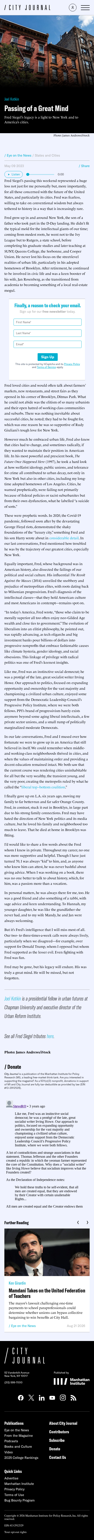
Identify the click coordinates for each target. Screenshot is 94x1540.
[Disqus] (47, 1153)
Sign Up (47, 357)
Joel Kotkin (11, 99)
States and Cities (47, 155)
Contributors (59, 1431)
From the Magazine (18, 1435)
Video (8, 1452)
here (50, 1036)
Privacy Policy (72, 364)
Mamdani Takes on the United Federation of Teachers (47, 1293)
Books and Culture (18, 1446)
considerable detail (64, 537)
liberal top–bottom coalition (43, 786)
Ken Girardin (17, 1283)
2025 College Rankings (21, 1458)
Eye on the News (23, 1326)
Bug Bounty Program (19, 1500)
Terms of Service (46, 367)
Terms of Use (14, 1495)
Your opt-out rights (15, 1532)
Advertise (11, 1478)
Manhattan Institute (19, 1484)
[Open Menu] (85, 7)
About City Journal (63, 1423)
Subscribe (56, 1440)
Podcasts (11, 1441)
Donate (14, 1066)
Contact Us (57, 1457)
